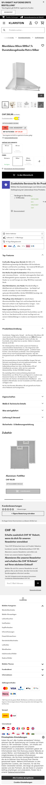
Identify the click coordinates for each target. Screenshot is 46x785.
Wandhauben (6, 649)
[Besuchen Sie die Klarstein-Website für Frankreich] (18, 728)
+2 (39, 161)
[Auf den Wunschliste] (42, 45)
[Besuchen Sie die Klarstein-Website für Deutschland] (3, 728)
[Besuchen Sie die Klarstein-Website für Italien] (23, 728)
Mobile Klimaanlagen (9, 614)
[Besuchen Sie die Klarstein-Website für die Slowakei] (3, 734)
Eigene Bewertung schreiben (24, 513)
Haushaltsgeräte (9, 37)
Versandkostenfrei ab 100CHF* (34, 17)
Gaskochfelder (7, 658)
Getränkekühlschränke (10, 640)
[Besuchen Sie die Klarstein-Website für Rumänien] (27, 734)
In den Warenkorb (25, 175)
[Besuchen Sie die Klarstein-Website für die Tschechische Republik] (8, 734)
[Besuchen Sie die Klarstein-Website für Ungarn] (13, 734)
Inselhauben (6, 623)
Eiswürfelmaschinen (9, 636)
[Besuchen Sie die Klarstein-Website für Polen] (18, 734)
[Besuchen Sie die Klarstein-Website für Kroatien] (23, 734)
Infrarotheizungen (8, 632)
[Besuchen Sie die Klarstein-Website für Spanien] (27, 728)
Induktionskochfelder (9, 654)
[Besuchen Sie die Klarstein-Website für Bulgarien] (32, 734)
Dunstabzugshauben (24, 37)
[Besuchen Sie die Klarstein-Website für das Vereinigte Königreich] (32, 728)
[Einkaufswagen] (42, 23)
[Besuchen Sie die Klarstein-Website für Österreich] (8, 728)
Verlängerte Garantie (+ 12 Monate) (22, 196)
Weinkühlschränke (8, 610)
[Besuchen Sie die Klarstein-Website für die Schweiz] (13, 728)
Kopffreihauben (39, 37)
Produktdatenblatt (7, 118)
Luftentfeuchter (7, 619)
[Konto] (30, 23)
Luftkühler (5, 645)
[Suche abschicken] (4, 30)
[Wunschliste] (36, 23)
